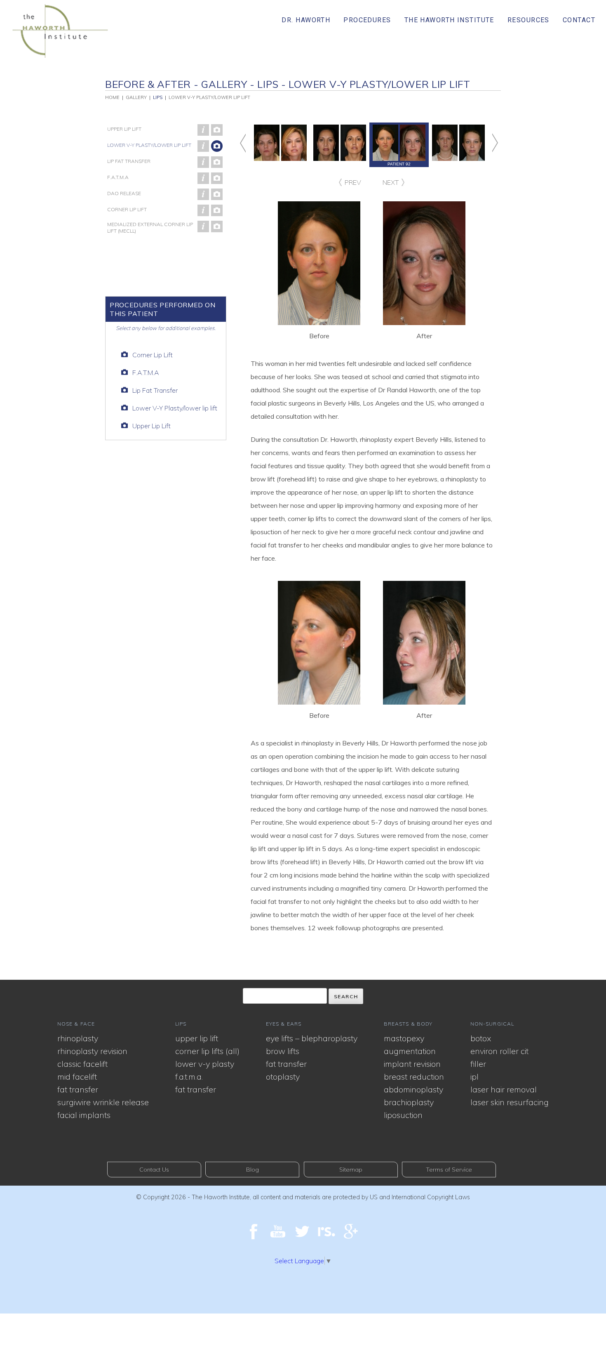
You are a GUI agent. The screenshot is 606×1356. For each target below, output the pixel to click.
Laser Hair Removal (503, 1089)
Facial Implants (83, 1115)
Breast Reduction (414, 1076)
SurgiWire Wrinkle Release (103, 1102)
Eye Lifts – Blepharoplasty (311, 1038)
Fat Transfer (77, 1089)
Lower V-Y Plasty (204, 1064)
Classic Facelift (82, 1064)
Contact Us (154, 1169)
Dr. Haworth (306, 20)
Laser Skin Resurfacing (509, 1102)
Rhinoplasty (77, 1038)
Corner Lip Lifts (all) (207, 1051)
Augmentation (410, 1051)
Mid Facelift (77, 1076)
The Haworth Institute (449, 20)
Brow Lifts (282, 1051)
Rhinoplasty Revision (92, 1051)
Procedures (367, 20)
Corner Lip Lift (127, 209)
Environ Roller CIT (499, 1051)
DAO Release (124, 193)
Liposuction (403, 1115)
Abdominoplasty (413, 1089)
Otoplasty (283, 1076)
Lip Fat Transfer (128, 161)
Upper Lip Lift (124, 129)
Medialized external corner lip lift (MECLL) (150, 227)
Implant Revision (412, 1064)
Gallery (136, 97)
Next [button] (486, 143)
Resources (528, 20)
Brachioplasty (409, 1102)
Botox (480, 1038)
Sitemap (350, 1169)
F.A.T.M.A (118, 177)
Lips (157, 97)
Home (112, 97)
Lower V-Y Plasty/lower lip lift (149, 145)
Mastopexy (404, 1038)
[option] (399, 145)
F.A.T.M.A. (189, 1076)
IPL (474, 1076)
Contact (579, 20)
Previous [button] (250, 143)
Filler (478, 1064)
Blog (252, 1169)
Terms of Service (449, 1169)
